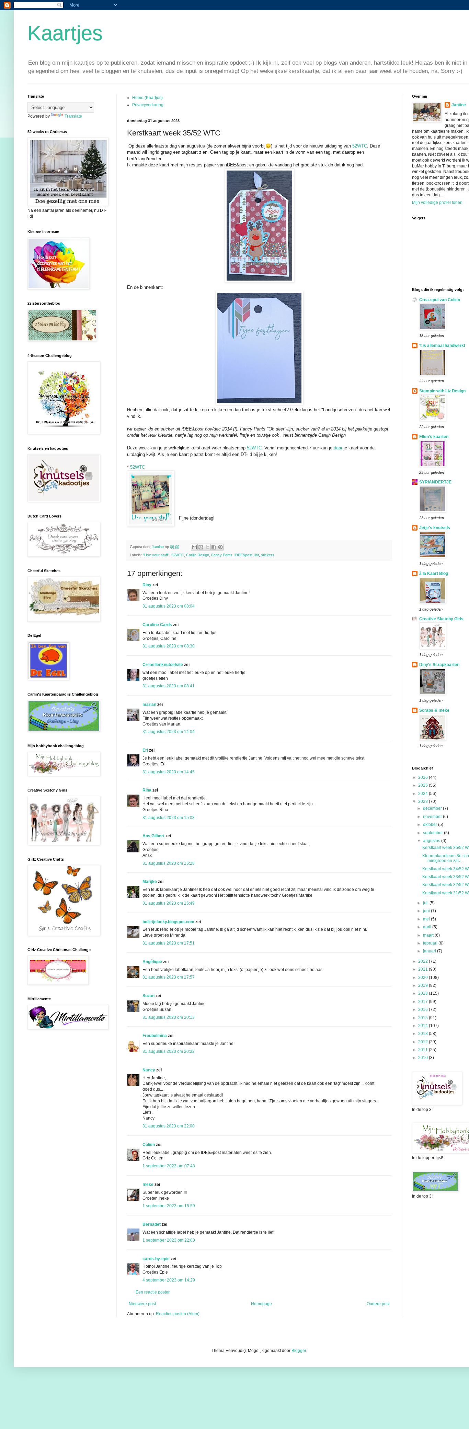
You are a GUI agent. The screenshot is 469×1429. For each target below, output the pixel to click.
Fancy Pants (221, 555)
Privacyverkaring (147, 104)
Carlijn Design (197, 555)
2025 (423, 785)
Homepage (261, 1303)
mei (427, 919)
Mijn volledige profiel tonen (437, 202)
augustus (432, 840)
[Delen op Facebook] (213, 547)
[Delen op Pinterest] (220, 547)
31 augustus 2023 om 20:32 (168, 1051)
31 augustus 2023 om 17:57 (168, 977)
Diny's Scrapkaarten (439, 664)
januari (430, 951)
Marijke (149, 881)
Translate (73, 116)
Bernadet (151, 1224)
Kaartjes (65, 33)
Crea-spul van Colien (439, 299)
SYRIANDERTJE (435, 482)
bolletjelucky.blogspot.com (168, 921)
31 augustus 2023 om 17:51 (168, 943)
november (433, 816)
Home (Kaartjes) (147, 97)
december (433, 808)
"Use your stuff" (156, 555)
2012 (423, 1041)
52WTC (359, 146)
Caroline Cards (157, 624)
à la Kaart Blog (433, 573)
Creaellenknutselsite (162, 664)
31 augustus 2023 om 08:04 (168, 606)
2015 (423, 1017)
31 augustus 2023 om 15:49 (168, 903)
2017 (423, 1001)
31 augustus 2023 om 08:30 (168, 646)
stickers (267, 555)
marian (149, 704)
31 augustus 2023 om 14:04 (168, 731)
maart (429, 935)
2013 (423, 1033)
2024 (423, 793)
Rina (146, 790)
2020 (423, 977)
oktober (430, 824)
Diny (146, 584)
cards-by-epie (156, 1258)
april (427, 927)
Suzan (148, 995)
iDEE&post (243, 555)
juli (426, 903)
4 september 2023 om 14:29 (168, 1280)
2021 (423, 969)
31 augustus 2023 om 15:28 (168, 863)
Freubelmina (154, 1035)
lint (256, 555)
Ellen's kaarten (433, 436)
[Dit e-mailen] (194, 547)
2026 (423, 777)
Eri (145, 750)
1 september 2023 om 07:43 (168, 1166)
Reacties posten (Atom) (177, 1313)
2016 (423, 1009)
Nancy (148, 1070)
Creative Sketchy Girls (441, 619)
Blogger (298, 1350)
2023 (423, 801)
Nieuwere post (142, 1303)
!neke (147, 1184)
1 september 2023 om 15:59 (168, 1205)
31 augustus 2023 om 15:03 (168, 817)
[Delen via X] (207, 547)
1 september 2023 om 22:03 (168, 1240)
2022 (423, 961)
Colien (148, 1144)
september (433, 832)
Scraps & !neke (434, 710)
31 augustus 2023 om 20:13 (168, 1017)
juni (427, 910)
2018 (423, 993)
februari (430, 943)
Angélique (152, 961)
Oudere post (378, 1303)
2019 (423, 985)
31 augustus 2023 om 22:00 (168, 1126)
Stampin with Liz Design (442, 391)
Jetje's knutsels (434, 527)
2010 (423, 1057)
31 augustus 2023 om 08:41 (168, 686)
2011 (423, 1049)
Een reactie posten (153, 1292)
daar (338, 447)
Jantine (458, 104)
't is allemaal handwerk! (442, 345)
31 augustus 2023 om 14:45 (168, 772)
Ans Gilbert (153, 835)
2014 (423, 1025)
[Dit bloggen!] (200, 547)
